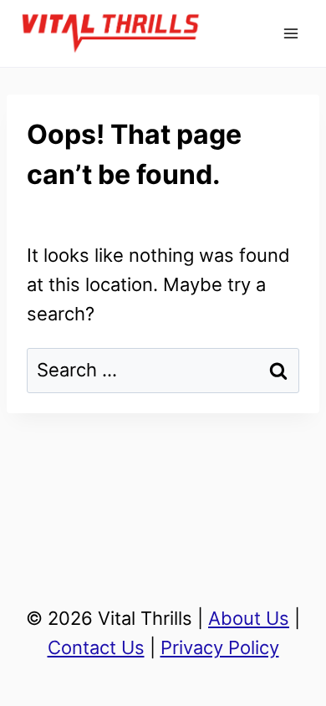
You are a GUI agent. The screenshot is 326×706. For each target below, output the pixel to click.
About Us (248, 618)
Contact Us (96, 647)
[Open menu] (290, 33)
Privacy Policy (219, 647)
